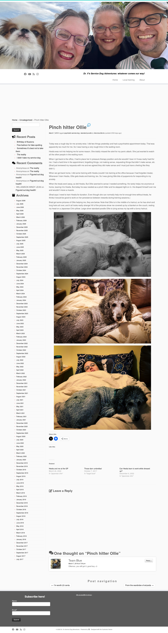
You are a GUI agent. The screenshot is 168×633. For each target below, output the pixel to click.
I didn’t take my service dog (28, 157)
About (142, 79)
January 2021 (21, 420)
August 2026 (20, 200)
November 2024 (22, 267)
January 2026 (21, 224)
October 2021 (21, 390)
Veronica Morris (99, 133)
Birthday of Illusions (25, 141)
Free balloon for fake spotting (29, 145)
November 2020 (22, 426)
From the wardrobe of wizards (139, 585)
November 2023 (22, 307)
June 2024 (20, 283)
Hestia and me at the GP (58, 468)
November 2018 (22, 506)
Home (115, 79)
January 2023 (21, 340)
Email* (14, 610)
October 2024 (21, 270)
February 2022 (21, 376)
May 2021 (19, 406)
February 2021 (21, 416)
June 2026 (20, 207)
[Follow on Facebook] (26, 74)
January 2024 (21, 300)
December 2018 (22, 503)
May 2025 (19, 250)
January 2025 (21, 260)
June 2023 (20, 323)
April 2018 (19, 529)
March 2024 (20, 293)
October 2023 (21, 310)
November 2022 (22, 346)
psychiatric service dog (72, 133)
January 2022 (21, 380)
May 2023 (19, 327)
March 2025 (20, 253)
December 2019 (22, 463)
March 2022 (20, 373)
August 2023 (20, 317)
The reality (21, 154)
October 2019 (21, 469)
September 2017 (22, 552)
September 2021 (22, 393)
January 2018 (21, 539)
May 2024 (19, 287)
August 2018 (20, 516)
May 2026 (19, 210)
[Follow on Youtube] (30, 74)
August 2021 (20, 396)
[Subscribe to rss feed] (34, 74)
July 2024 (19, 280)
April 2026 (19, 214)
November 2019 (22, 466)
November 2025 (22, 230)
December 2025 (22, 227)
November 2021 (22, 386)
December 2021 (22, 383)
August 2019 (20, 476)
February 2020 (21, 456)
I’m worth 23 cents (60, 585)
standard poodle (86, 133)
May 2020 (19, 446)
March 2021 (20, 413)
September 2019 (22, 473)
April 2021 (19, 410)
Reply (149, 560)
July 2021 (19, 400)
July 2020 (19, 439)
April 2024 (19, 290)
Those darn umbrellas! (93, 468)
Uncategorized (25, 119)
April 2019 (19, 489)
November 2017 (22, 546)
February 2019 (21, 496)
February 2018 (21, 536)
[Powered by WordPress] (89, 629)
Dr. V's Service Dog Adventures (70, 629)
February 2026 (21, 220)
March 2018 (20, 532)
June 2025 (20, 247)
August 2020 (20, 436)
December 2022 (22, 343)
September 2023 (22, 313)
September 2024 (22, 273)
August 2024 (20, 277)
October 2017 (21, 549)
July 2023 (19, 320)
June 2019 (20, 483)
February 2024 (21, 297)
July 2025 (19, 243)
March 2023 (20, 333)
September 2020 (22, 433)
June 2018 (20, 523)
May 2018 (19, 526)
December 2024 (22, 263)
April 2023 (19, 330)
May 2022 (19, 366)
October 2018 (21, 509)
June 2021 (20, 403)
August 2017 (20, 556)
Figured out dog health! (26, 190)
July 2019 (19, 479)
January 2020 (21, 459)
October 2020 (21, 430)
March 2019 (20, 493)
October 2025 (21, 234)
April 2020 (19, 449)
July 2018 (19, 519)
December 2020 (22, 423)
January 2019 (21, 499)
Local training (129, 79)
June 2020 (20, 443)
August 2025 (20, 240)
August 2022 (20, 356)
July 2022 (19, 360)
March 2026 (20, 217)
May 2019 (19, 486)
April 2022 (19, 370)
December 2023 (22, 303)
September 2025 (22, 237)
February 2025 (21, 257)
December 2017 (22, 542)
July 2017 (19, 559)
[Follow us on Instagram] (38, 74)
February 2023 (21, 337)
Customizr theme (107, 629)
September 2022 (22, 353)
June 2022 (20, 363)
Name (14, 601)
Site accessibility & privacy (84, 595)
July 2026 (19, 204)
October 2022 (21, 350)
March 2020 (20, 453)
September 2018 (22, 513)
